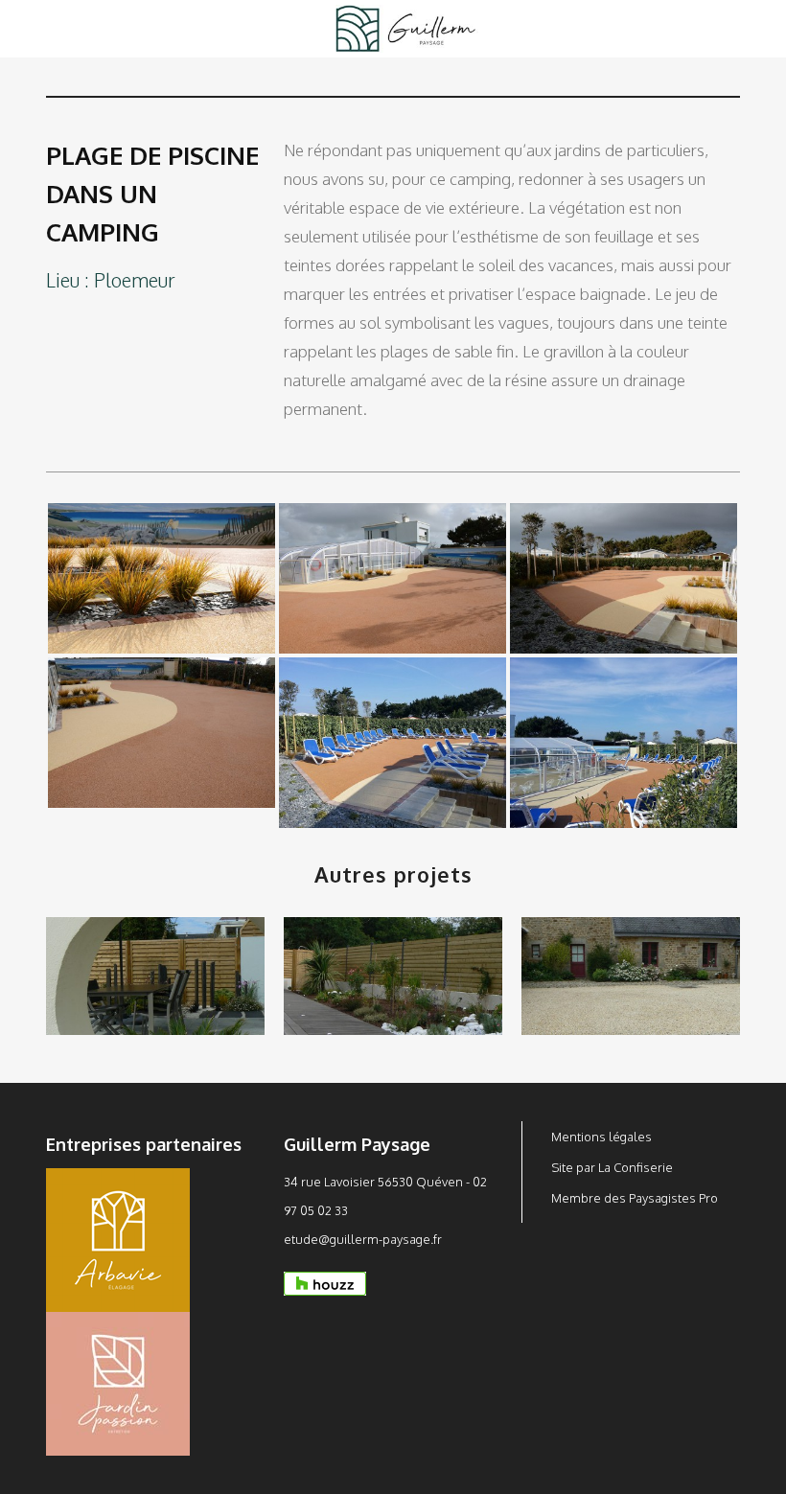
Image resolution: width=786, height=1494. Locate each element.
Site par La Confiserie (612, 1167)
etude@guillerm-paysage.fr (363, 1239)
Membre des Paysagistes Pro (634, 1198)
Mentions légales (601, 1136)
